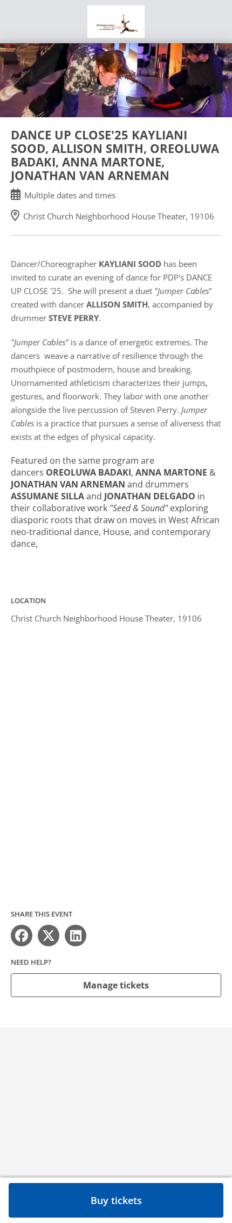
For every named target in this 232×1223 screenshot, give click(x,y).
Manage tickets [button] (116, 985)
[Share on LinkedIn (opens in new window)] (75, 935)
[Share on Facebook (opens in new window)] (21, 935)
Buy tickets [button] (116, 1200)
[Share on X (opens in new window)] (48, 935)
